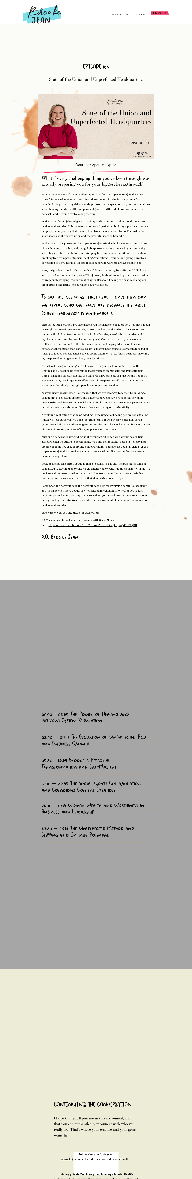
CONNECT (141, 14)
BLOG (129, 14)
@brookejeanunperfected (77, 1159)
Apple (111, 164)
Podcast (159, 14)
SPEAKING (117, 14)
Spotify (98, 164)
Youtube (82, 164)
